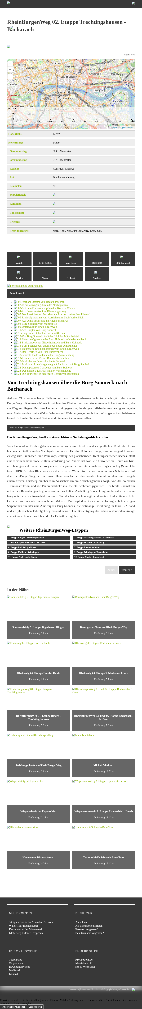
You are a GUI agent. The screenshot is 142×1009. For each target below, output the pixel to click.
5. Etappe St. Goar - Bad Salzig (89, 542)
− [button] (10, 69)
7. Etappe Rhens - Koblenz (87, 547)
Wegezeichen (16, 963)
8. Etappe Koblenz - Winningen (23, 552)
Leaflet (114, 127)
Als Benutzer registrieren (89, 925)
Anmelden (81, 922)
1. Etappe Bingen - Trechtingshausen (26, 537)
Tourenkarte (15, 959)
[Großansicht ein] (10, 77)
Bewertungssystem (19, 966)
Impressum (74, 989)
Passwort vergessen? (86, 929)
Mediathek (15, 970)
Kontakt (13, 974)
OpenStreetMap (127, 127)
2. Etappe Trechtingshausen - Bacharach (94, 537)
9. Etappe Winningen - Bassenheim (91, 552)
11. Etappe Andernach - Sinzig (22, 557)
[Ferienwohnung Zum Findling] (25, 285)
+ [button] (10, 64)
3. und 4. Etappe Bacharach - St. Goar (26, 542)
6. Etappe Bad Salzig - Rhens (22, 547)
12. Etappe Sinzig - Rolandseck (89, 557)
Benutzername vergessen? (89, 933)
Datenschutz (85, 989)
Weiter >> (126, 569)
